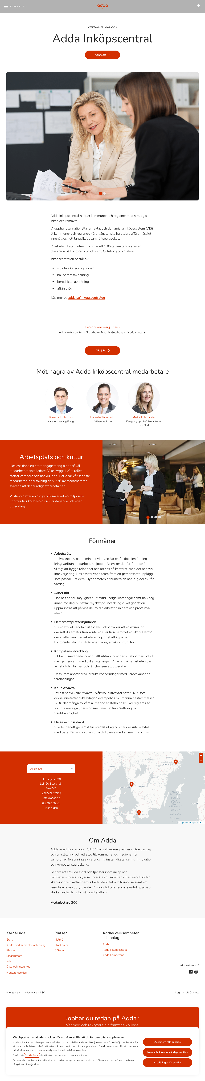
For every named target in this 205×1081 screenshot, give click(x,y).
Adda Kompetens (113, 955)
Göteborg (60, 950)
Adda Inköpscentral (114, 950)
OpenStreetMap (188, 822)
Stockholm (61, 945)
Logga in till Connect (187, 992)
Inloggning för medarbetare (21, 992)
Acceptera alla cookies (167, 1042)
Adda (105, 944)
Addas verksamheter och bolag (25, 945)
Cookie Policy (32, 1055)
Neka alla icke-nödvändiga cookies (167, 1052)
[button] (198, 6)
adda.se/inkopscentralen (86, 297)
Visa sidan (51, 808)
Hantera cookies (16, 973)
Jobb (9, 961)
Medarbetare (14, 956)
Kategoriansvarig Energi (102, 327)
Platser (10, 950)
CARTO (200, 822)
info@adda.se (51, 798)
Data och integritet (18, 966)
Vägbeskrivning (51, 793)
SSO (42, 992)
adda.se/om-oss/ (189, 965)
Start (9, 940)
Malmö (58, 940)
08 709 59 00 (51, 803)
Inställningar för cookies (167, 1062)
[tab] (100, 193)
